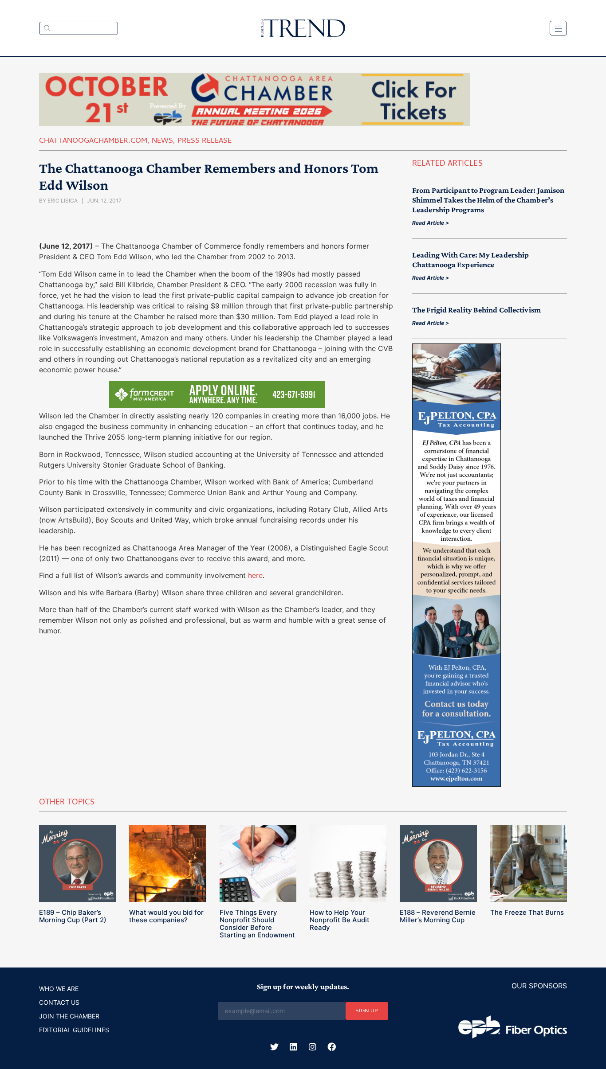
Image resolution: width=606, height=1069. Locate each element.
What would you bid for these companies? (166, 916)
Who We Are (59, 988)
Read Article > (430, 222)
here (255, 575)
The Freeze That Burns (527, 912)
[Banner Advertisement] (456, 784)
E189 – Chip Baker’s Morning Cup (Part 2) (72, 916)
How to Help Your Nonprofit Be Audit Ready (340, 920)
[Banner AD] (254, 123)
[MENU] (558, 28)
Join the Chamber (69, 1016)
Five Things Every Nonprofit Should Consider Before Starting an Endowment (257, 923)
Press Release (204, 141)
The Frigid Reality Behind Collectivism (476, 309)
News (162, 141)
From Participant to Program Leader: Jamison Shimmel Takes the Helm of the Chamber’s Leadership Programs (488, 200)
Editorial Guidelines (74, 1030)
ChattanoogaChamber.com (93, 141)
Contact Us (59, 1002)
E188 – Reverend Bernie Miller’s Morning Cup (438, 916)
